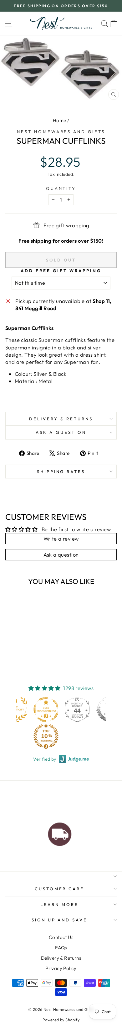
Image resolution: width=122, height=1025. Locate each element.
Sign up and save (60, 919)
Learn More (59, 904)
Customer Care (59, 888)
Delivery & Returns (61, 418)
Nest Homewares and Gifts (61, 131)
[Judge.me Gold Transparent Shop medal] (45, 709)
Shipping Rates (61, 471)
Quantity (61, 188)
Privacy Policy (61, 968)
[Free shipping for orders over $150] (60, 832)
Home (59, 120)
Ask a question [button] (61, 554)
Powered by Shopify (61, 1019)
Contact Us (61, 937)
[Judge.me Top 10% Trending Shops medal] (45, 736)
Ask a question (61, 432)
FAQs (61, 948)
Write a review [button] (61, 538)
